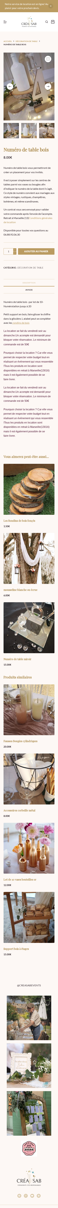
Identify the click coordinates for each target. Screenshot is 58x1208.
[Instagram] (26, 1196)
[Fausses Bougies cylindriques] (29, 709)
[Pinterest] (39, 1196)
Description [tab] (29, 283)
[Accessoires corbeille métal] (29, 779)
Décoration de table (30, 267)
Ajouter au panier (36, 251)
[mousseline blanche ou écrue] (29, 558)
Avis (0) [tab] (29, 290)
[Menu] (5, 21)
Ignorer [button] (50, 6)
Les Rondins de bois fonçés (19, 520)
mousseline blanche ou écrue (20, 589)
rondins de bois (20, 322)
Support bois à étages (16, 948)
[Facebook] (19, 1196)
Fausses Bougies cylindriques (20, 741)
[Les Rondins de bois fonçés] (29, 489)
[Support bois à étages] (29, 917)
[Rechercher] (46, 22)
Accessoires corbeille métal (19, 810)
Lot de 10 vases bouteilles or (20, 879)
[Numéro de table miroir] (29, 627)
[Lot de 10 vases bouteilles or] (29, 848)
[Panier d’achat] (52, 21)
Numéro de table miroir (17, 659)
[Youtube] (32, 1196)
